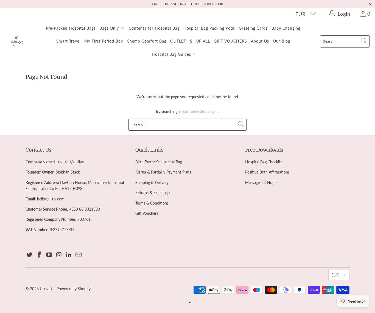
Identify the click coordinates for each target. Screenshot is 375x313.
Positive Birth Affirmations (267, 172)
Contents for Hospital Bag (154, 28)
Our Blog (281, 41)
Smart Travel (68, 41)
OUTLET (178, 41)
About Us (260, 41)
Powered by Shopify (74, 288)
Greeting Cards (253, 28)
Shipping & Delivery (152, 182)
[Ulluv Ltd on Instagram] (59, 254)
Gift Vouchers (146, 213)
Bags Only (109, 28)
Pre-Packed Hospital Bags (71, 28)
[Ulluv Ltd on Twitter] (30, 254)
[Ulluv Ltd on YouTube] (49, 254)
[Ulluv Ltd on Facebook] (39, 254)
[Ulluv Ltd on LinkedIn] (69, 254)
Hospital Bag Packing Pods (209, 28)
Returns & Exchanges (153, 192)
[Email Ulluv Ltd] (78, 254)
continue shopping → (201, 111)
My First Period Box (103, 41)
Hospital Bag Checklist (264, 162)
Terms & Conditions (152, 203)
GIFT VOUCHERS (230, 41)
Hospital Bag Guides (172, 54)
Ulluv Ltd (47, 288)
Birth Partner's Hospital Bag (158, 162)
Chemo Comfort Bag (146, 41)
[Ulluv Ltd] (17, 41)
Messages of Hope (260, 182)
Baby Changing (286, 28)
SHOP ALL (200, 41)
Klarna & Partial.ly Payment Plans (163, 172)
